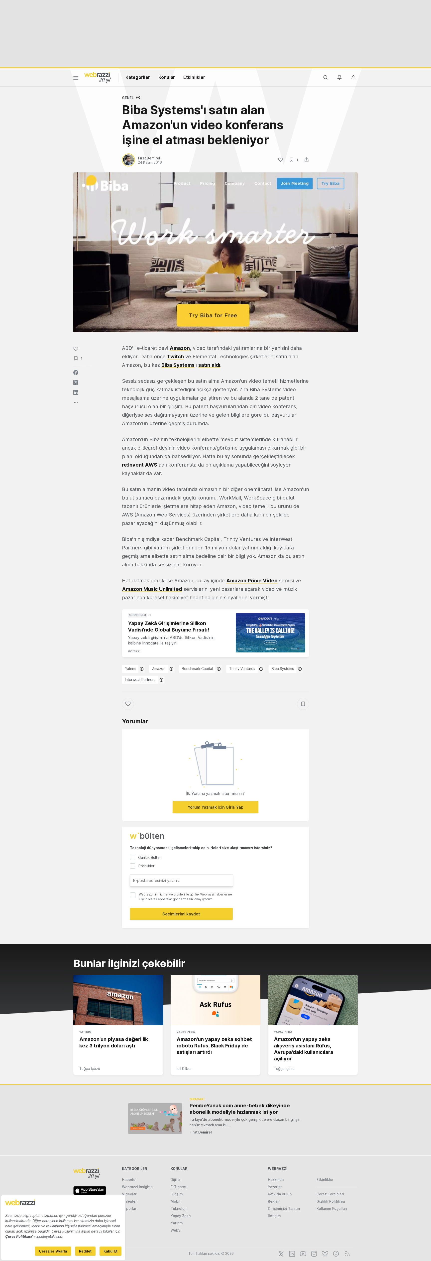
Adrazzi (134, 651)
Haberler (129, 1179)
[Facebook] (335, 1253)
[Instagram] (314, 1253)
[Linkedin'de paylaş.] (75, 392)
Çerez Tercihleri (330, 1194)
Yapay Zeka (186, 1032)
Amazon (180, 348)
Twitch (175, 357)
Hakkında (276, 1179)
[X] (281, 1253)
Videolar (129, 1194)
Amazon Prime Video (252, 581)
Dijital (176, 1179)
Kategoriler (137, 77)
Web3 (176, 1230)
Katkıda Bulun (280, 1194)
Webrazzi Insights (137, 1187)
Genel (128, 98)
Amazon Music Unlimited (152, 589)
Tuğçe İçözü (89, 1068)
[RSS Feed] (346, 1253)
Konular (166, 77)
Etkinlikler (194, 77)
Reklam (274, 1201)
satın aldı (209, 365)
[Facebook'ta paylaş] (75, 372)
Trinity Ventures (242, 668)
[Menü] (75, 78)
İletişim (274, 1216)
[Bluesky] (324, 1253)
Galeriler (129, 1201)
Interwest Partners (140, 679)
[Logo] (97, 77)
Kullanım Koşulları (332, 1208)
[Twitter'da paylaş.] (75, 382)
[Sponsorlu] (270, 632)
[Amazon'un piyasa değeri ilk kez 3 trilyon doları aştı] (118, 1000)
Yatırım (130, 668)
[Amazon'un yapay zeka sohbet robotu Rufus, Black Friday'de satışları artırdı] (215, 1000)
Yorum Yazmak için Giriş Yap (215, 807)
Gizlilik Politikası (331, 1201)
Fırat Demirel (201, 1132)
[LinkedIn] (292, 1253)
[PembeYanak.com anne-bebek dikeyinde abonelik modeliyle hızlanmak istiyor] (155, 1118)
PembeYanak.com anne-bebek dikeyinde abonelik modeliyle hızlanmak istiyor (240, 1109)
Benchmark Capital (197, 668)
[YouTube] (303, 1253)
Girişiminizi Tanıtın (284, 1208)
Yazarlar (275, 1187)
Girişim (177, 1194)
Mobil (175, 1201)
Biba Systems (178, 365)
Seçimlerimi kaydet (181, 913)
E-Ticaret (179, 1187)
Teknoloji (179, 1208)
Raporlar (129, 1208)
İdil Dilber (184, 1068)
